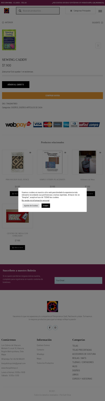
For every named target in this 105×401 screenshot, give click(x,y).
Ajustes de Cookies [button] (31, 206)
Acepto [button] (45, 206)
